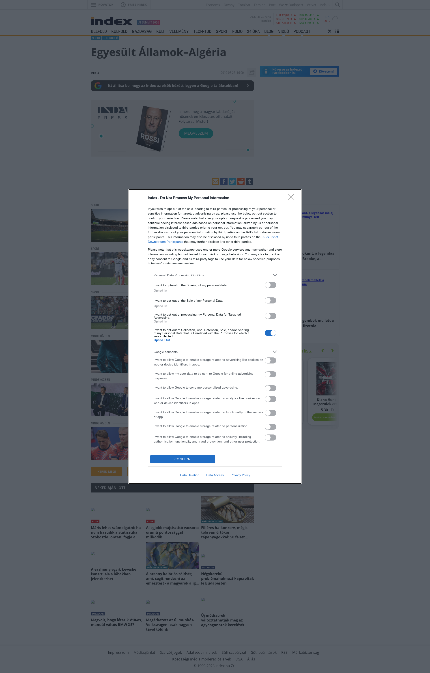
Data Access (215, 475)
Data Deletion (189, 475)
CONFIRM (182, 459)
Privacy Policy (240, 475)
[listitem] (215, 275)
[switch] (270, 285)
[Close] (292, 198)
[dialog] (215, 336)
